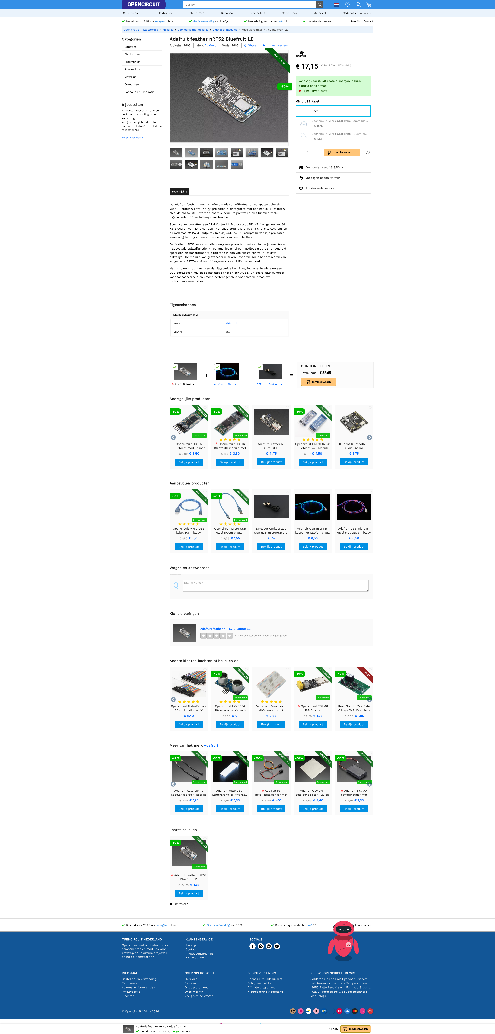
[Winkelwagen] (366, 5)
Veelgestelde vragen (199, 996)
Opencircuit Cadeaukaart (265, 979)
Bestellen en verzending (139, 979)
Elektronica (164, 12)
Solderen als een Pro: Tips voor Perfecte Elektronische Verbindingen (341, 979)
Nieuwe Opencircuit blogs (332, 973)
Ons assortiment (196, 987)
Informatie (131, 973)
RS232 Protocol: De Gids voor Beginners (338, 991)
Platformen (196, 12)
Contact (368, 21)
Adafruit (231, 323)
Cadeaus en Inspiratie (357, 12)
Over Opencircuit (199, 973)
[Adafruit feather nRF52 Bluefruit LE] (176, 152)
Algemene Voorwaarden (138, 987)
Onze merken (132, 12)
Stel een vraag (193, 582)
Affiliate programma (262, 987)
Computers (289, 12)
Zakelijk (355, 21)
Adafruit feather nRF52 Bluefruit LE (225, 629)
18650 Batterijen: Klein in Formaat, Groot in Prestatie (341, 987)
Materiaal (320, 12)
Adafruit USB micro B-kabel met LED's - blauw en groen (229, 384)
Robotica (227, 12)
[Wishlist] (344, 5)
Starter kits (257, 12)
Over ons (191, 979)
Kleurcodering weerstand (265, 991)
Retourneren (130, 983)
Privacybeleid (131, 991)
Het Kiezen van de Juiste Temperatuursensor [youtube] (341, 983)
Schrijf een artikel (260, 983)
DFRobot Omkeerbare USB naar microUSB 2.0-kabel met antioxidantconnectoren (271, 384)
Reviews (190, 983)
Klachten (128, 996)
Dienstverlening (262, 973)
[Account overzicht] (355, 5)
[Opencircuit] (143, 4)
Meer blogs (318, 996)
